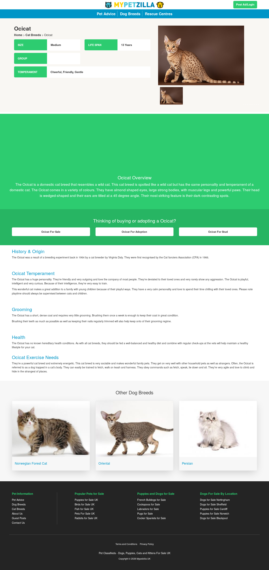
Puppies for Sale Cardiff (213, 509)
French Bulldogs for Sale (151, 500)
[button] (164, 65)
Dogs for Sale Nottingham (215, 500)
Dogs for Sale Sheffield (213, 504)
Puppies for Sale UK (86, 500)
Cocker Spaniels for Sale (151, 518)
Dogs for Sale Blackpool (214, 518)
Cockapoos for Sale (148, 504)
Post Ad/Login (245, 4)
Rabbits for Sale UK (86, 518)
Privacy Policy (147, 543)
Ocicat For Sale (50, 231)
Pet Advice (18, 500)
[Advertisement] (134, 139)
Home (18, 35)
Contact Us (18, 522)
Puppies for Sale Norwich (214, 513)
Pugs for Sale (145, 513)
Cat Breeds (33, 35)
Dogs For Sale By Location (218, 493)
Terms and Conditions (126, 543)
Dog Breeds (19, 504)
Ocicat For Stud (218, 231)
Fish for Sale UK (84, 509)
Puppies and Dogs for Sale (155, 493)
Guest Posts (19, 518)
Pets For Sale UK (85, 513)
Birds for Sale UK (84, 504)
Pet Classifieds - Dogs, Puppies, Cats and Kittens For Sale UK (134, 553)
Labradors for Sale (148, 509)
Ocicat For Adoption (134, 231)
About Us (17, 513)
